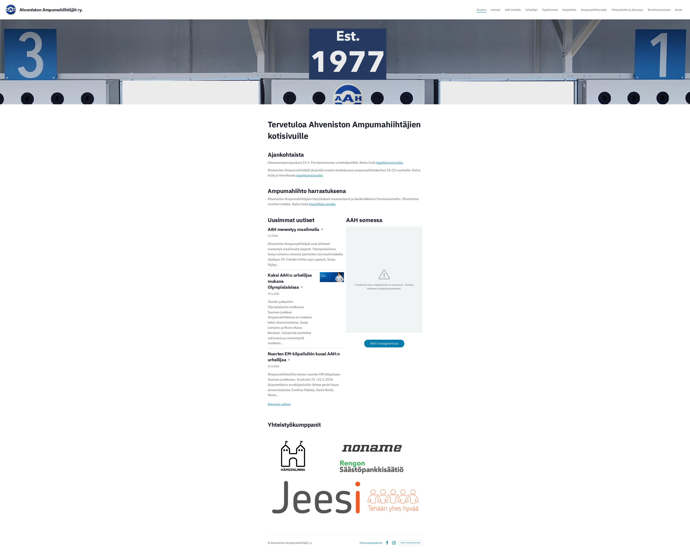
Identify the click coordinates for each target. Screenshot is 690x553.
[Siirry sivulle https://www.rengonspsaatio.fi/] (372, 467)
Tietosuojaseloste (370, 542)
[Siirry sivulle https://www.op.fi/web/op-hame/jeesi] (345, 496)
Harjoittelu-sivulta (322, 204)
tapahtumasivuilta (389, 163)
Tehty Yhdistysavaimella (410, 543)
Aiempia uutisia (279, 404)
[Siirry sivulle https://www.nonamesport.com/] (371, 448)
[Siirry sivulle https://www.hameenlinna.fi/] (293, 456)
